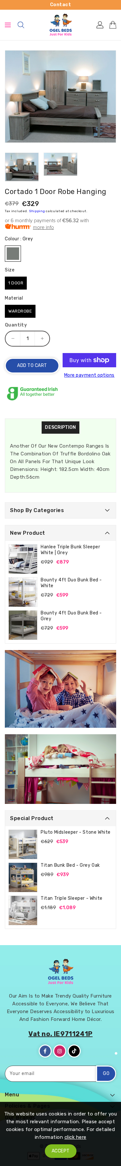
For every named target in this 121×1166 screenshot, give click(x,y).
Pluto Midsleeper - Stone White (76, 832)
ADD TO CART (32, 365)
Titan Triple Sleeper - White (72, 898)
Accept (61, 1151)
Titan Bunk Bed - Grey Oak (70, 865)
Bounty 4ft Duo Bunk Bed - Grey (71, 616)
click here (75, 1137)
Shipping (37, 211)
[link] (60, 689)
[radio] (13, 254)
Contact (60, 4)
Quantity (16, 325)
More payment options (89, 375)
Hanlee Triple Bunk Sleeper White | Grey (70, 549)
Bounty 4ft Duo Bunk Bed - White (71, 583)
